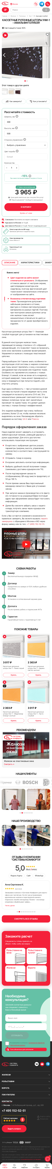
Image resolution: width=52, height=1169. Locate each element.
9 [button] (32, 911)
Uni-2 (24, 419)
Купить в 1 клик (26, 213)
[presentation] (26, 122)
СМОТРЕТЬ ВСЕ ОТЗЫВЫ (26, 919)
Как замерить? (16, 101)
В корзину (26, 207)
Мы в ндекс (31, 869)
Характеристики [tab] (30, 262)
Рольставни (8, 1081)
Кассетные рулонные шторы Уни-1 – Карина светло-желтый (36, 668)
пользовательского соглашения (31, 1159)
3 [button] (24, 813)
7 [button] (32, 813)
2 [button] (27, 81)
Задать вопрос (14, 1128)
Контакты (7, 1101)
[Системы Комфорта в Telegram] (48, 1064)
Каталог (5, 9)
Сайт (29, 875)
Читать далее (10, 905)
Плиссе (35, 419)
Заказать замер (35, 4)
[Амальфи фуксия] (18, 91)
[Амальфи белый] (5, 91)
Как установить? (40, 101)
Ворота (5, 1088)
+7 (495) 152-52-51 (35, 524)
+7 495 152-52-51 (14, 1110)
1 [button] (25, 81)
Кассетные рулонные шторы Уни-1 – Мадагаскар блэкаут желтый (13, 714)
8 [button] (31, 911)
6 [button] (30, 813)
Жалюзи (6, 1075)
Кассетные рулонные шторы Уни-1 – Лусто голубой (36, 714)
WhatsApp (39, 875)
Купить (13, 675)
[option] (26, 55)
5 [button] (28, 813)
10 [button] (34, 911)
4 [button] (26, 813)
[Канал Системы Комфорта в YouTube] (42, 1064)
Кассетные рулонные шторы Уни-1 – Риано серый (13, 667)
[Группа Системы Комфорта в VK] (37, 1064)
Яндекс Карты (16, 875)
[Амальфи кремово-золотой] (11, 91)
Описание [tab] (9, 262)
